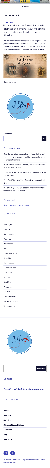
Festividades (8, 263)
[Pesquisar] (44, 138)
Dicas (5, 249)
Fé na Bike (7, 258)
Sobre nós (7, 439)
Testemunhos (9, 306)
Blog (5, 434)
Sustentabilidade (10, 301)
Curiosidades (8, 234)
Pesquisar (7, 133)
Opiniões (7, 282)
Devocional (8, 244)
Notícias (6, 277)
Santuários (7, 292)
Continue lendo (9, 82)
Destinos (7, 239)
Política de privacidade (11, 460)
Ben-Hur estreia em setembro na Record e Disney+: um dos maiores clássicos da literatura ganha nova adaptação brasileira (24, 157)
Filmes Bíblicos (9, 268)
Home (5, 411)
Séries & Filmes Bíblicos (13, 425)
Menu (26, 7)
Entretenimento (10, 253)
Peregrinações (9, 287)
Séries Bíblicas (9, 297)
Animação (7, 224)
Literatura (7, 273)
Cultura (6, 229)
